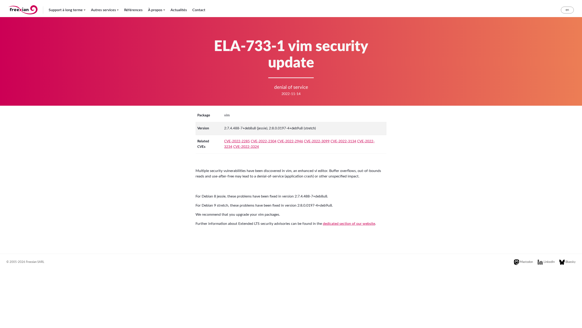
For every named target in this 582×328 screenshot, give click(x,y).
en (567, 10)
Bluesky (570, 262)
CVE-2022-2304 (263, 141)
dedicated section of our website (349, 224)
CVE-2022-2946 (290, 141)
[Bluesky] (562, 262)
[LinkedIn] (540, 262)
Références (133, 10)
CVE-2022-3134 (343, 141)
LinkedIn (549, 262)
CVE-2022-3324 (246, 147)
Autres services (103, 10)
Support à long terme (66, 10)
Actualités (179, 10)
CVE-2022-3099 (317, 141)
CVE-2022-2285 (237, 141)
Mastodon (526, 262)
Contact (198, 10)
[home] (23, 12)
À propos (155, 10)
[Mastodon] (516, 262)
